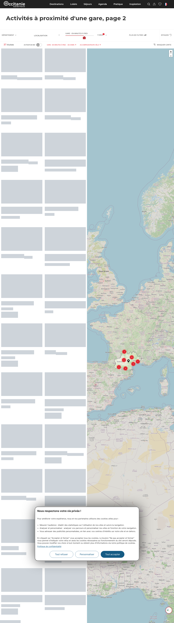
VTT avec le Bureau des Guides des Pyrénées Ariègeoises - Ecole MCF (65, 455)
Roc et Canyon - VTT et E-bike (19, 113)
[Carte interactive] (154, 4)
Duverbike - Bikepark (13, 452)
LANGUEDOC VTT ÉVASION (17, 319)
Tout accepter (112, 554)
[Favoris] (159, 4)
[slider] (84, 35)
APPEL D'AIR (52, 496)
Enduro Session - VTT (58, 113)
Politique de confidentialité (49, 546)
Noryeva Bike (9, 76)
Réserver (9, 159)
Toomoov (50, 319)
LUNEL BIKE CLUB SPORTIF (18, 363)
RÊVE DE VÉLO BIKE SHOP (17, 276)
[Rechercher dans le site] (148, 4)
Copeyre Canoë (54, 76)
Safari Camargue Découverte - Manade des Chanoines (19, 541)
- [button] (170, 55)
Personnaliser (87, 554)
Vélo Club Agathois (12, 235)
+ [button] (171, 51)
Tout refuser (61, 554)
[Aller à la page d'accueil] (14, 4)
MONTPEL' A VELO (56, 409)
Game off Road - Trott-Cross (61, 194)
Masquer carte (164, 45)
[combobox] (48, 35)
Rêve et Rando (10, 496)
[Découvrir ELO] (168, 610)
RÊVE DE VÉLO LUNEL (15, 151)
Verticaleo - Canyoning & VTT (18, 409)
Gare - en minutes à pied (76, 33)
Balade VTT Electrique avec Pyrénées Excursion (61, 277)
